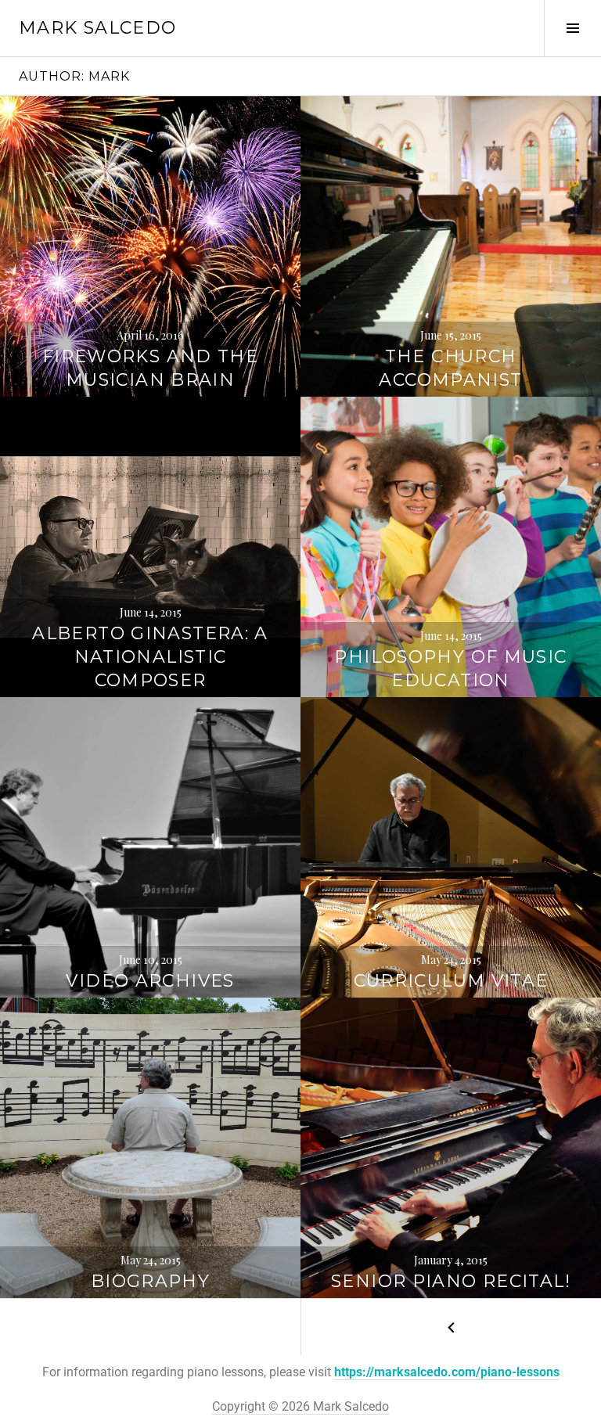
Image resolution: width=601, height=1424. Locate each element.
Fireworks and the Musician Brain (150, 368)
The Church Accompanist (450, 368)
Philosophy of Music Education (450, 668)
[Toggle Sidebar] (572, 28)
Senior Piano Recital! (450, 1281)
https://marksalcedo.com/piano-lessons (447, 1372)
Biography (150, 1281)
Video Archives (150, 980)
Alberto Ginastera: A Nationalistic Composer (150, 657)
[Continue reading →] (150, 246)
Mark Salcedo (98, 27)
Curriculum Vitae (451, 980)
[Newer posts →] (450, 1327)
